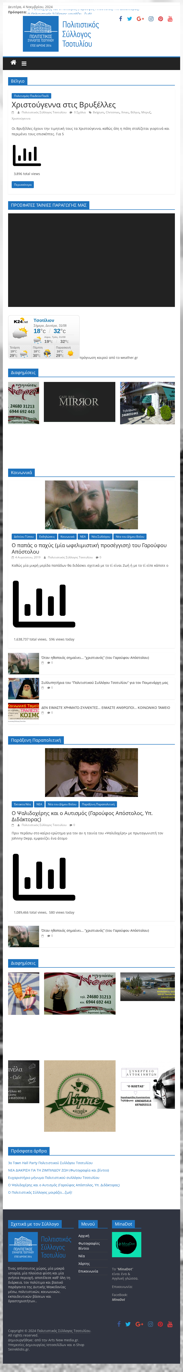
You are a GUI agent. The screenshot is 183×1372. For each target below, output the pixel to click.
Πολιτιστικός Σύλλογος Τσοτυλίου (44, 112)
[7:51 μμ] (43, 662)
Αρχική (83, 1235)
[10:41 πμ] (13, 112)
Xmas (125, 112)
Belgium (98, 112)
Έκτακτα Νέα (22, 804)
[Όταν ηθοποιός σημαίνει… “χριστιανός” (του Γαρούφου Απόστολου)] (23, 655)
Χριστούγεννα (21, 118)
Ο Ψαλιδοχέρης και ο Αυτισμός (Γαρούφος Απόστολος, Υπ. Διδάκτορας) (83, 12)
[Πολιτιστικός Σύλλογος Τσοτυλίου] (13, 62)
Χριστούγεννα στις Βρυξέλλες (64, 104)
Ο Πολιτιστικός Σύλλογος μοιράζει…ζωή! (40, 1192)
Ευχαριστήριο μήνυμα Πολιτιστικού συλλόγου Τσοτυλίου (53, 1177)
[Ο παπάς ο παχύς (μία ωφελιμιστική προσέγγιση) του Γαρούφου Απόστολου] (91, 483)
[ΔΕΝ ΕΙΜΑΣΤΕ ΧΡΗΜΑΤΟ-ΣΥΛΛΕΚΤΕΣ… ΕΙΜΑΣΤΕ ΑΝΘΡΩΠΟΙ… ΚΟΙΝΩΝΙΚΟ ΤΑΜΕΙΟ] (23, 705)
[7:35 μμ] (43, 687)
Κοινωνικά (67, 537)
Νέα (81, 1256)
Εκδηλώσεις (47, 537)
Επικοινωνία (88, 1271)
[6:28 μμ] (43, 712)
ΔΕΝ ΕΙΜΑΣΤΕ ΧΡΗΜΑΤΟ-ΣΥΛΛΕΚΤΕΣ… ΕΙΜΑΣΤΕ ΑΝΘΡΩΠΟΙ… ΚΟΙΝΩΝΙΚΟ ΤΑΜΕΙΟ (105, 707)
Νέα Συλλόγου (101, 537)
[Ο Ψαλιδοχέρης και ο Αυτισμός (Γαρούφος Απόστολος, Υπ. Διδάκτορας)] (91, 750)
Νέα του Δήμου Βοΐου (130, 537)
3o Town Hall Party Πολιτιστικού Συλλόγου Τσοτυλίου (50, 1163)
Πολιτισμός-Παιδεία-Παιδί (31, 96)
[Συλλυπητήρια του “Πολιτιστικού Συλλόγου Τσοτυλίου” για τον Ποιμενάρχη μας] (23, 680)
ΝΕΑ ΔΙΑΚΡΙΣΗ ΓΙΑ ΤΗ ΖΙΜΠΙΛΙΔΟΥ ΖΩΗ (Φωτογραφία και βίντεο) (58, 1170)
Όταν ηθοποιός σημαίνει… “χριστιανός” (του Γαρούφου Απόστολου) (95, 657)
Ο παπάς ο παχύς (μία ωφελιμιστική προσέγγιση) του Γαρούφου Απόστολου (89, 548)
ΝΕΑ (83, 537)
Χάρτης (84, 1263)
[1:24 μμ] (13, 825)
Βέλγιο (135, 112)
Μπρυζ (146, 112)
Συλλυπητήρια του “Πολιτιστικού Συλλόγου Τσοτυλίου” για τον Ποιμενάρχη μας (104, 682)
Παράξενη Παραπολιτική (98, 804)
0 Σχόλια (79, 112)
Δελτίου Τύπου (24, 537)
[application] (91, 260)
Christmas (112, 112)
